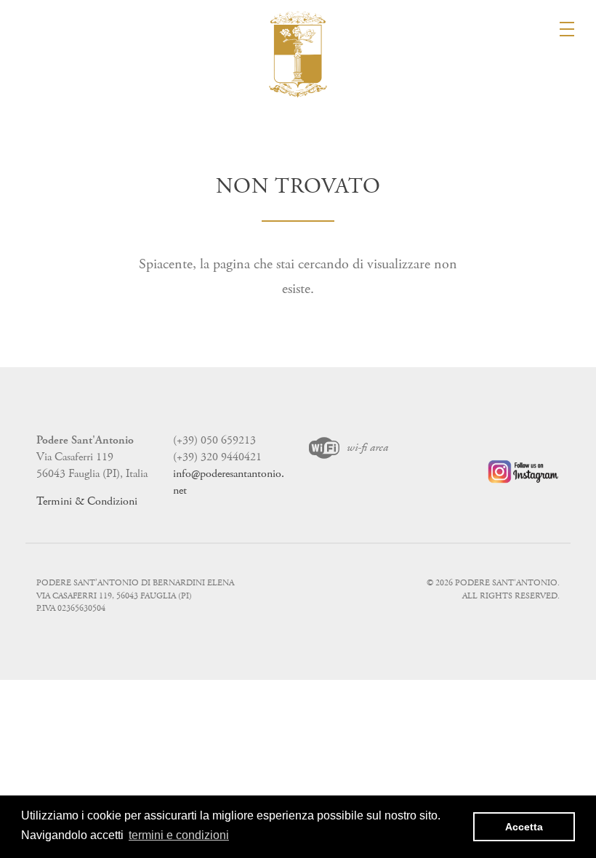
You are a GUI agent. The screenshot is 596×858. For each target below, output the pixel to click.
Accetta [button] (524, 827)
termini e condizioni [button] (179, 835)
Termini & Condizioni (86, 501)
